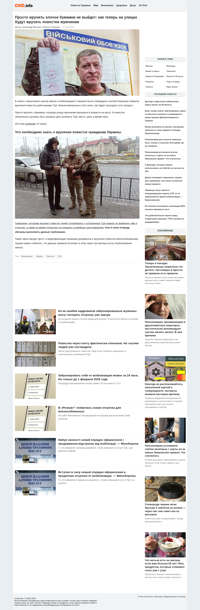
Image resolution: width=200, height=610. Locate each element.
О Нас (141, 596)
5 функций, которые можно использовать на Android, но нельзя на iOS (164, 168)
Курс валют (172, 87)
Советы (149, 87)
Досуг (133, 5)
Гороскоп (171, 71)
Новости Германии (155, 76)
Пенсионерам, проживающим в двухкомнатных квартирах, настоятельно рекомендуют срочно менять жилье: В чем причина (165, 329)
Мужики (39, 256)
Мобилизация (26, 256)
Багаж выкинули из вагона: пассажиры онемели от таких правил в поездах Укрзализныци (164, 130)
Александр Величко (31, 27)
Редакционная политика (175, 596)
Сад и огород (173, 82)
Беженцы (171, 66)
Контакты (149, 596)
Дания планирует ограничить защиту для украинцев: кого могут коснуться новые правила (163, 180)
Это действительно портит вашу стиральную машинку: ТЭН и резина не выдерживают (164, 218)
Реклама (159, 596)
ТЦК (59, 256)
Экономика (107, 5)
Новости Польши (175, 76)
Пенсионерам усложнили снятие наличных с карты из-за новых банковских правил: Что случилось (163, 155)
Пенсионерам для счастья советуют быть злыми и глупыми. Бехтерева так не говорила (164, 142)
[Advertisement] (77, 286)
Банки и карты (152, 71)
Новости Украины (81, 5)
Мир (95, 5)
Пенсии (149, 66)
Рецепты (150, 82)
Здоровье (121, 5)
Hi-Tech (143, 5)
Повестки (50, 256)
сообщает (30, 123)
